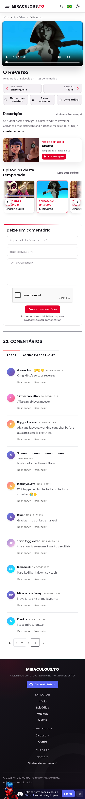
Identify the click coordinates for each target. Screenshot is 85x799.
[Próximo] (77, 202)
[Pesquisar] (61, 6)
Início (6, 17)
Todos (11, 355)
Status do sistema (42, 763)
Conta (42, 742)
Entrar (68, 793)
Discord (43, 735)
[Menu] (7, 6)
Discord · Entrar (45, 684)
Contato (42, 757)
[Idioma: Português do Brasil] (69, 6)
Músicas (42, 714)
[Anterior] (7, 202)
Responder (24, 382)
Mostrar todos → (69, 173)
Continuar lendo (13, 131)
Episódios (19, 17)
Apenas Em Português (39, 355)
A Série (42, 720)
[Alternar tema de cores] (77, 6)
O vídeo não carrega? (69, 114)
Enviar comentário (42, 309)
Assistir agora (56, 156)
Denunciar (40, 382)
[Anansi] (21, 150)
